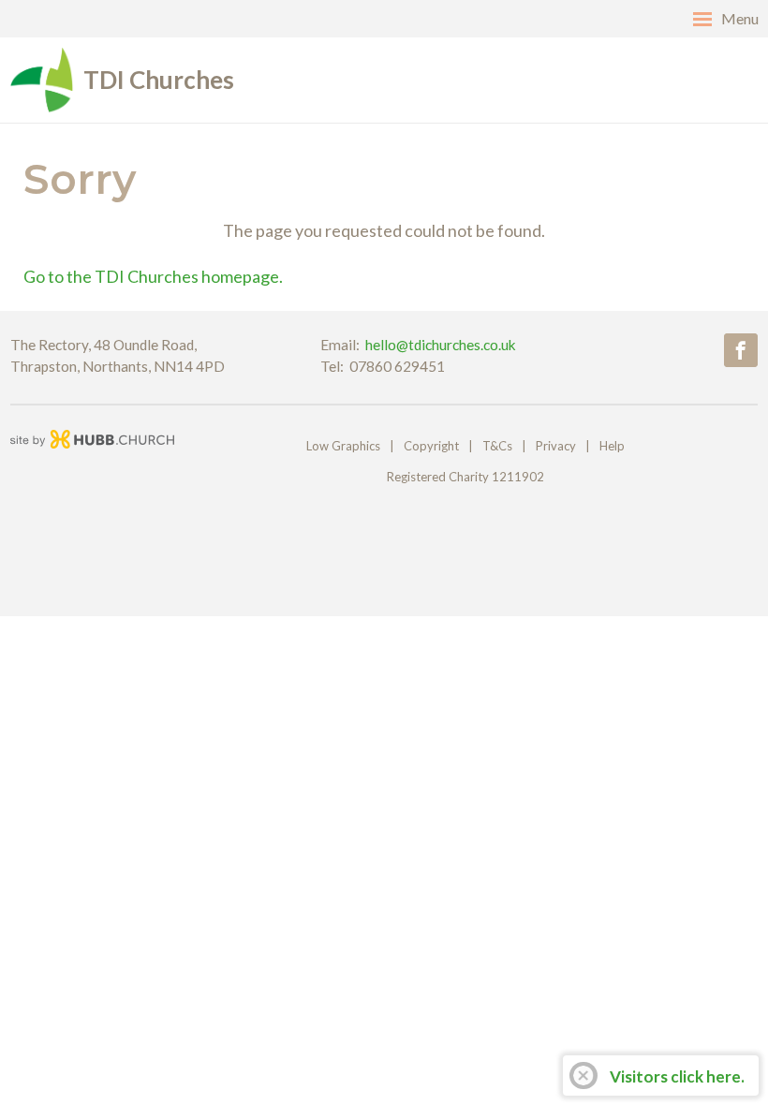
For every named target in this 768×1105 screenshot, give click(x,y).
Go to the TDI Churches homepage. (153, 276)
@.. (440, 344)
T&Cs (497, 445)
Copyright (431, 445)
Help (612, 445)
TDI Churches (158, 80)
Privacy (556, 445)
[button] (384, 18)
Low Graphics (343, 445)
